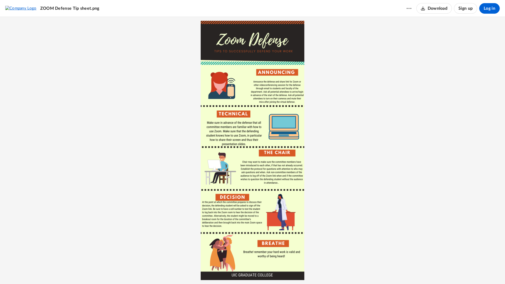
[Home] (21, 8)
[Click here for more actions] (409, 8)
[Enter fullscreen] (271, 271)
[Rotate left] (262, 271)
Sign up (465, 8)
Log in (489, 8)
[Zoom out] (234, 271)
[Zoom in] (252, 271)
